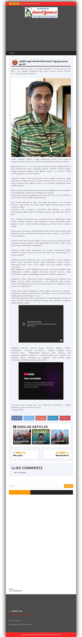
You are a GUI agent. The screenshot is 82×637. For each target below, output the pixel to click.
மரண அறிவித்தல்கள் (15, 591)
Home (11, 589)
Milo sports (18, 455)
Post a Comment (20, 472)
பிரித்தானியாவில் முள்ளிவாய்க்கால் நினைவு (32, 4)
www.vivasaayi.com (15, 620)
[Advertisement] (41, 35)
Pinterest (66, 418)
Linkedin (54, 418)
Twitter (29, 418)
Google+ (42, 418)
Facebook (17, 418)
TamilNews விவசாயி (42, 635)
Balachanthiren (62, 455)
